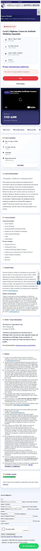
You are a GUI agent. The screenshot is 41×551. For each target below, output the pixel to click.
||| (38, 12)
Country (3, 521)
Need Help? (20, 165)
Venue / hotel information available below (16, 67)
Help (20, 78)
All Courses (21, 83)
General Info (32, 129)
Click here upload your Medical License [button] (11, 536)
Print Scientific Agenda (9, 477)
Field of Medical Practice (7, 516)
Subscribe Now (11, 534)
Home (2, 18)
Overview (7, 129)
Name (2, 502)
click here (5, 484)
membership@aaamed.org (13, 360)
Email (2, 506)
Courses (6, 18)
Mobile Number (5, 509)
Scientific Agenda (19, 129)
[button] (12, 2)
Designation (4, 514)
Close (3, 534)
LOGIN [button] (20, 2)
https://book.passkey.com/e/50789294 (25, 345)
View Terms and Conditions (21, 405)
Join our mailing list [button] (6, 2)
